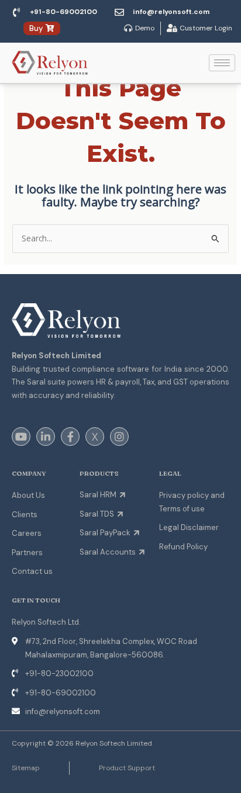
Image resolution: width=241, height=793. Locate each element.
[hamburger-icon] (222, 62)
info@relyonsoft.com (171, 11)
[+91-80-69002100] (16, 12)
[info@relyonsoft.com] (119, 12)
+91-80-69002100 (63, 11)
